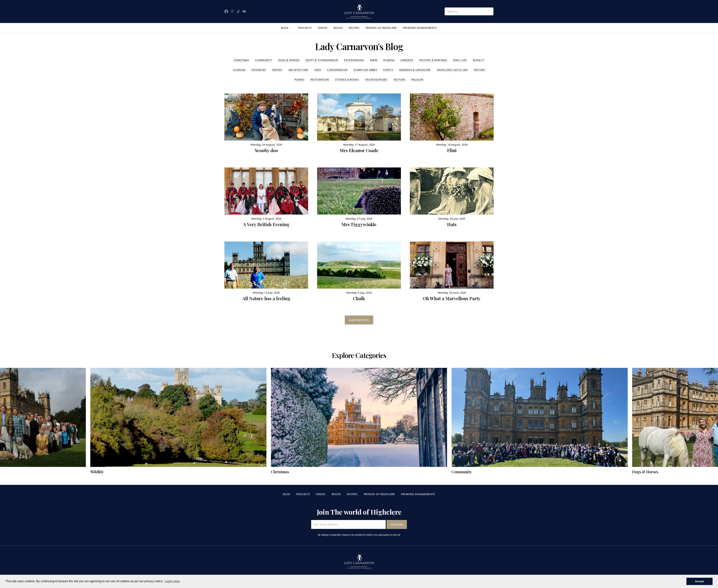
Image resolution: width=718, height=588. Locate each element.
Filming (389, 60)
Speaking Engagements (420, 28)
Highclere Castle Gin (452, 70)
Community (263, 60)
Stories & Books (347, 79)
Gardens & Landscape (415, 70)
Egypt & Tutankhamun (322, 60)
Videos (322, 28)
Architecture (298, 70)
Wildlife (417, 79)
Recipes (354, 28)
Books (338, 28)
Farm (373, 60)
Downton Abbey (365, 70)
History (479, 70)
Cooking (239, 70)
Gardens (407, 60)
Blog (284, 28)
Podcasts (305, 28)
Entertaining (354, 60)
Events (388, 70)
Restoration (319, 79)
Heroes (277, 70)
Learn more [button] (172, 581)
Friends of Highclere (381, 28)
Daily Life (460, 60)
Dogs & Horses (289, 60)
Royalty (478, 60)
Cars (317, 70)
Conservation (337, 70)
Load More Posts (359, 320)
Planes (299, 79)
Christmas (241, 60)
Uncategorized (376, 79)
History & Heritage (433, 60)
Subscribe (396, 524)
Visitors (399, 79)
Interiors (258, 70)
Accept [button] (699, 581)
